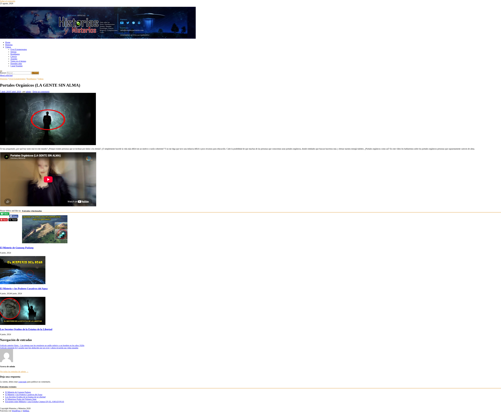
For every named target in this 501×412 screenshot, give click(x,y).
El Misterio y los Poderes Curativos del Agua (24, 288)
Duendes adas (16, 63)
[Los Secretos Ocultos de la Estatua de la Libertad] (22, 324)
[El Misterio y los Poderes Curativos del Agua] (22, 283)
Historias (9, 45)
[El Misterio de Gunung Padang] (44, 242)
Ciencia (13, 56)
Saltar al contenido (7, 1)
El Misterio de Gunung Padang (17, 247)
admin (28, 91)
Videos (8, 47)
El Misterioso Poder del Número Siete (20, 399)
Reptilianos (15, 54)
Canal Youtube (16, 66)
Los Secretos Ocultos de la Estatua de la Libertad (26, 329)
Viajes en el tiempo (18, 61)
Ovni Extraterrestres (18, 49)
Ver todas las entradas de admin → (14, 371)
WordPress (16, 411)
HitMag (26, 411)
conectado (22, 382)
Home (7, 42)
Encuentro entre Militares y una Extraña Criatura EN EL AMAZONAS (34, 402)
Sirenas (13, 52)
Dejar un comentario (41, 91)
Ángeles (13, 59)
